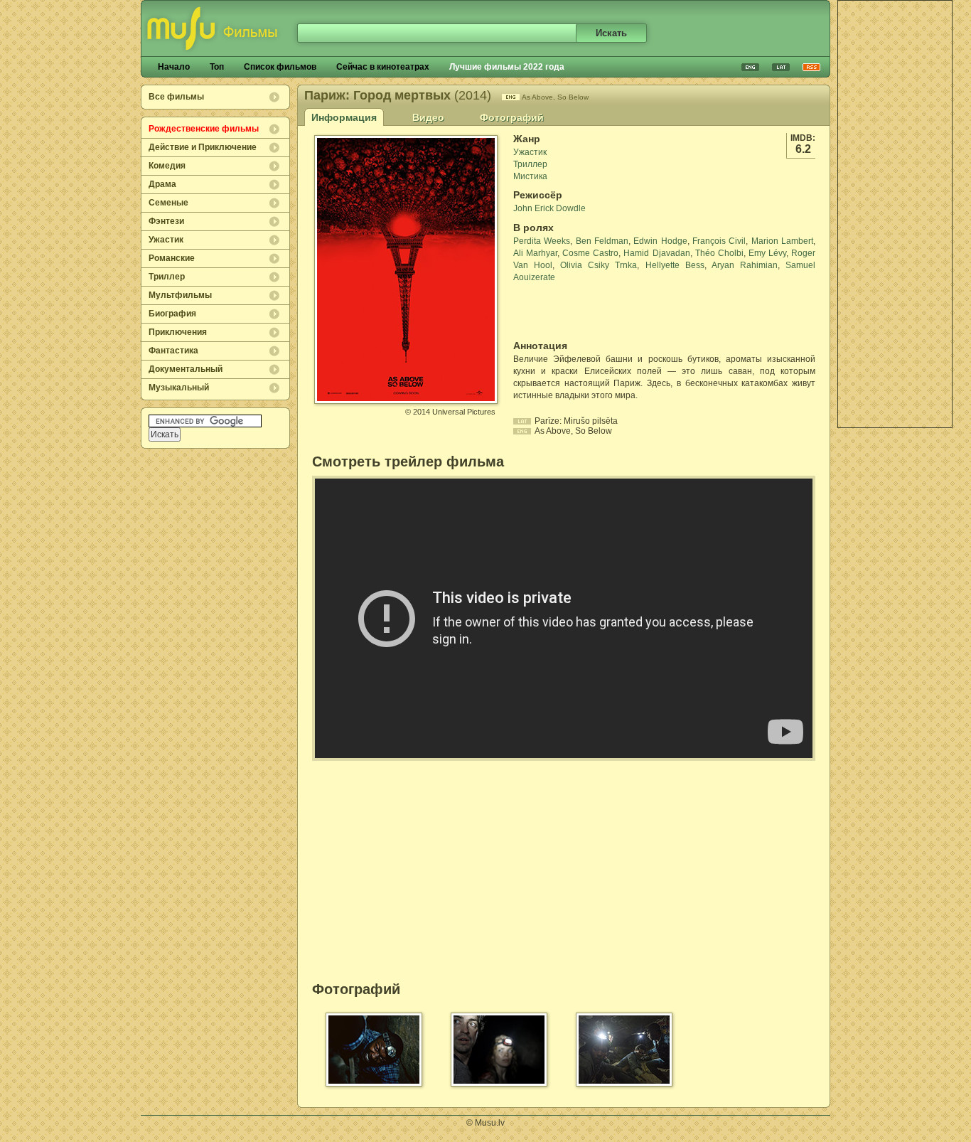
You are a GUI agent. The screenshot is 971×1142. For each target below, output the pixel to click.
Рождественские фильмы (204, 129)
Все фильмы (176, 97)
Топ (217, 67)
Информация (344, 117)
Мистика (530, 176)
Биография (172, 314)
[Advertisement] (895, 214)
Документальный (185, 369)
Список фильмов (280, 67)
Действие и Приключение (203, 147)
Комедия (167, 166)
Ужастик (166, 240)
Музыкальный (179, 388)
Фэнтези (166, 221)
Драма (162, 184)
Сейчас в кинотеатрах (382, 67)
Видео (428, 117)
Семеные (168, 203)
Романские (172, 258)
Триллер (167, 277)
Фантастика (173, 351)
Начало (174, 67)
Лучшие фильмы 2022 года (506, 67)
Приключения (178, 332)
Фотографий (512, 117)
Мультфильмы (180, 295)
